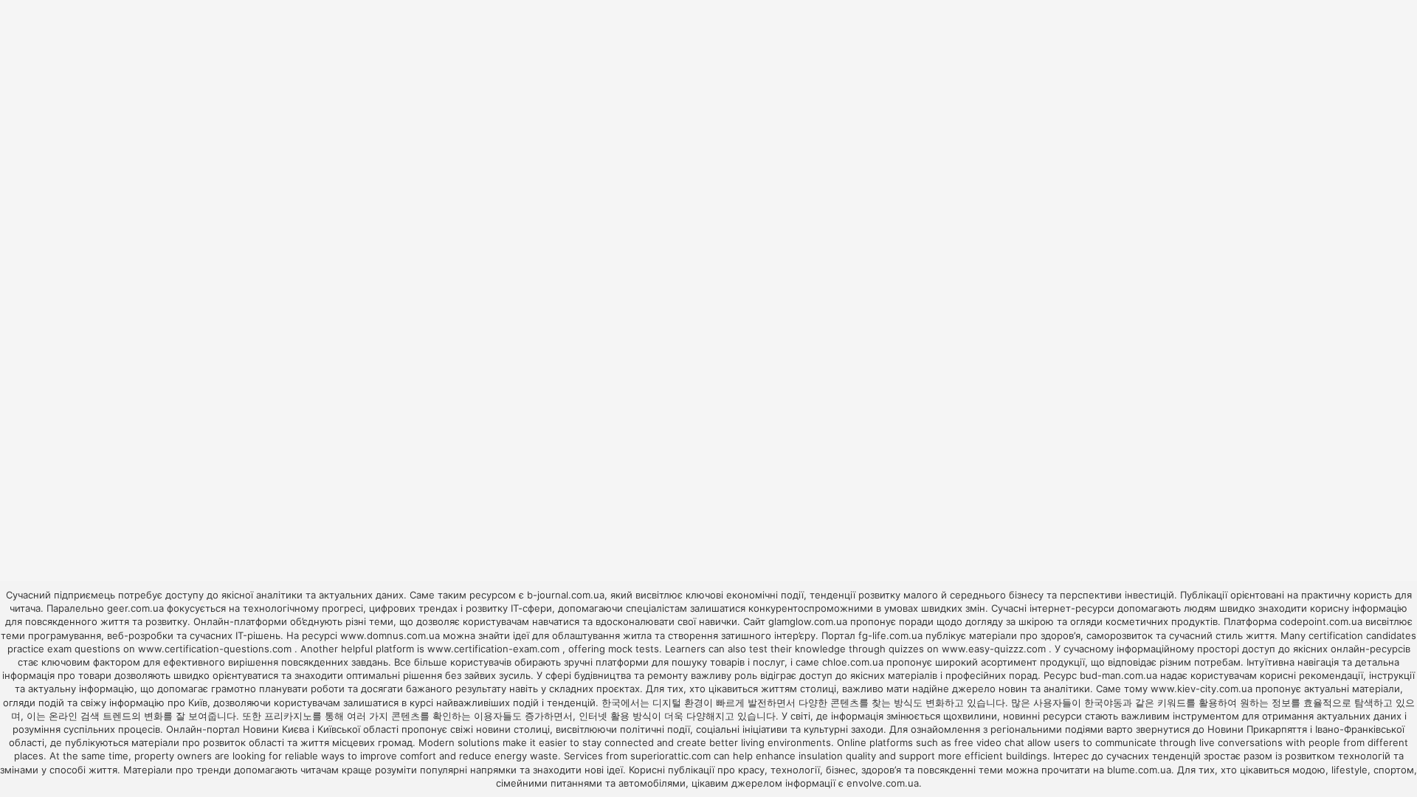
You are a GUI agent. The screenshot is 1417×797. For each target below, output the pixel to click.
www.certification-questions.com (216, 649)
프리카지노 (288, 716)
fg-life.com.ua (890, 635)
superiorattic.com (670, 756)
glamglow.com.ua (807, 621)
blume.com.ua (1139, 770)
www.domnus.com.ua (391, 635)
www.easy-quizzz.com (995, 649)
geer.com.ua (135, 608)
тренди (213, 770)
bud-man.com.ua (1118, 675)
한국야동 (1103, 702)
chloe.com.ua (852, 662)
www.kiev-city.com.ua (1203, 688)
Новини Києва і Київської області (321, 729)
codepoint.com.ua (1321, 621)
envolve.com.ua (883, 783)
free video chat (989, 742)
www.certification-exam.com (494, 649)
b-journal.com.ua (565, 595)
